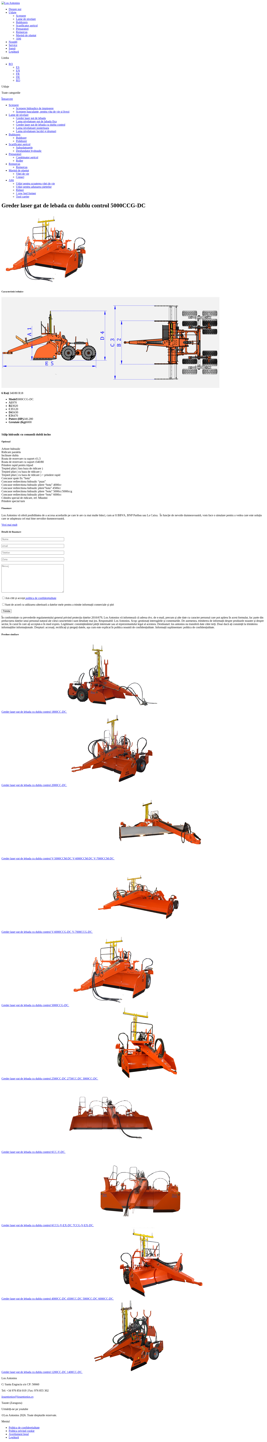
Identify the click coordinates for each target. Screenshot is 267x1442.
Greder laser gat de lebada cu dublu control (40, 124)
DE (18, 77)
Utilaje (12, 12)
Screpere (21, 15)
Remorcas (21, 32)
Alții (18, 38)
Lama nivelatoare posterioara (32, 127)
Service (13, 45)
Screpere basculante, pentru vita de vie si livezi (42, 111)
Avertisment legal (19, 1434)
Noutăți (13, 41)
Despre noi (15, 9)
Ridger (20, 190)
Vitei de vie (22, 173)
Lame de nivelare (26, 19)
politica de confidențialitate (40, 598)
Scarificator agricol (27, 25)
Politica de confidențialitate (24, 1427)
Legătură (14, 51)
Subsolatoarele (24, 147)
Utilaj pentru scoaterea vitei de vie (35, 183)
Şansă (12, 48)
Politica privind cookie (22, 1430)
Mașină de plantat (26, 35)
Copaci (20, 177)
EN (18, 70)
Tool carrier (22, 196)
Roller (19, 160)
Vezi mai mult (9, 524)
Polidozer (21, 141)
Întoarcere (7, 98)
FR (18, 73)
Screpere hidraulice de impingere (35, 108)
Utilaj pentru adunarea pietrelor (34, 186)
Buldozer (21, 137)
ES (17, 67)
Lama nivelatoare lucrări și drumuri (36, 131)
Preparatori (22, 28)
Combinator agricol (27, 157)
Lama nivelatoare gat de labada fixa (36, 121)
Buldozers (22, 22)
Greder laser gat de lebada (31, 118)
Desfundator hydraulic (29, 150)
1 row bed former (26, 193)
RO (11, 64)
